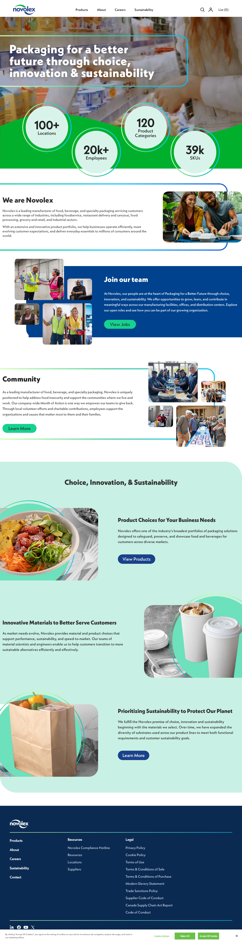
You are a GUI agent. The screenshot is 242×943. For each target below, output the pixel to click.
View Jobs (120, 324)
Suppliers (74, 869)
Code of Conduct (138, 912)
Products (82, 10)
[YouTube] (26, 927)
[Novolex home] (19, 824)
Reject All (185, 936)
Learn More (19, 428)
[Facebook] (19, 927)
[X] (32, 927)
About (101, 10)
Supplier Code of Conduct (144, 898)
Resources (75, 855)
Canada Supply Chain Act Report (149, 905)
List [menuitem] (223, 10)
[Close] (236, 936)
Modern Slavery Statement (145, 883)
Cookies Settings (161, 936)
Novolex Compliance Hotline (89, 848)
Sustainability (143, 10)
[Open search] (202, 10)
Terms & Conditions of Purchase (148, 876)
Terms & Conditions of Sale (145, 869)
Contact (15, 877)
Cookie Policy (136, 855)
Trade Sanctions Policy (142, 891)
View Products (136, 559)
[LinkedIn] (12, 927)
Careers (120, 10)
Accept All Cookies (208, 936)
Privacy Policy (135, 848)
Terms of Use (135, 862)
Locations (75, 862)
